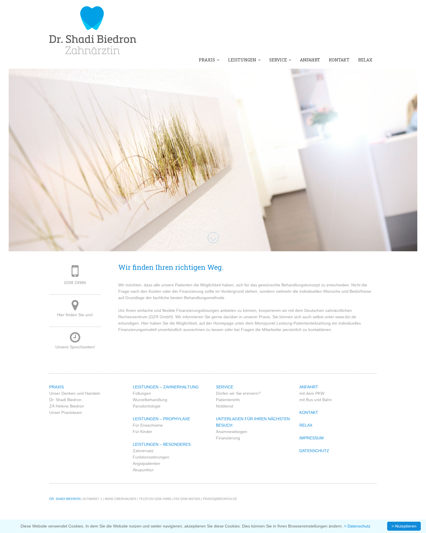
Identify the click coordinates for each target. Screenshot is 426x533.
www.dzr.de (345, 316)
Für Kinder (142, 431)
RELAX (365, 60)
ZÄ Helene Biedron (66, 406)
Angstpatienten (146, 463)
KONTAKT (339, 60)
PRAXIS (208, 60)
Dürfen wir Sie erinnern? (238, 393)
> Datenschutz (357, 526)
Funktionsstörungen (151, 457)
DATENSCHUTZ (314, 450)
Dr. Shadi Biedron (65, 399)
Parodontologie (147, 406)
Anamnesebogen (231, 431)
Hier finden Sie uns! (75, 314)
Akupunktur (143, 469)
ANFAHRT (310, 60)
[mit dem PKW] (75, 308)
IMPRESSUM (311, 438)
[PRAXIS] (92, 29)
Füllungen (142, 393)
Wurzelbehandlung (150, 399)
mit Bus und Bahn (315, 399)
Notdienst (224, 406)
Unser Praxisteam (65, 412)
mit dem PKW (311, 393)
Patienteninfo (228, 399)
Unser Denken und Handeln (74, 393)
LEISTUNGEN (243, 60)
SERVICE (279, 60)
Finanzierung (228, 438)
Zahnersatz (143, 450)
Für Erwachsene (148, 425)
